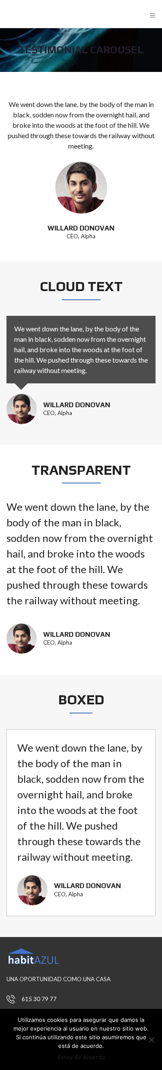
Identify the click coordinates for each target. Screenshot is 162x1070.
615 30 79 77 (39, 998)
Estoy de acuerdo (81, 1057)
